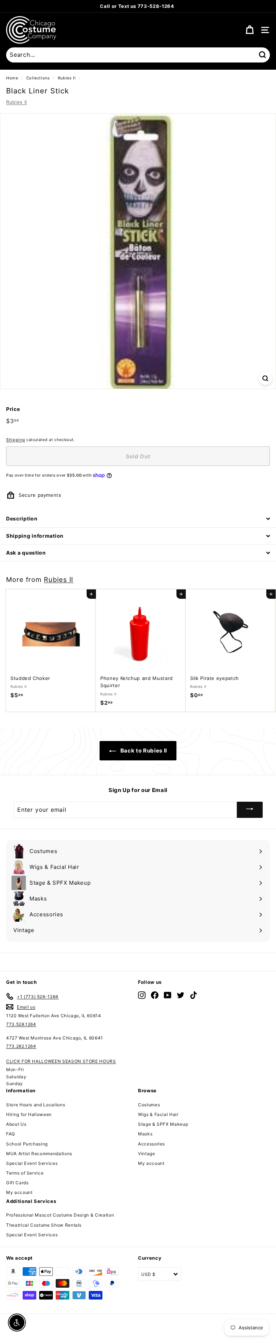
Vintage (146, 1153)
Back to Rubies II (143, 750)
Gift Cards (17, 1182)
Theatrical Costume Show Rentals (44, 1225)
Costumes (149, 1104)
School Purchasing (27, 1144)
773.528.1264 (21, 1024)
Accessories (151, 1144)
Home (12, 77)
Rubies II (67, 77)
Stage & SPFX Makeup (163, 1124)
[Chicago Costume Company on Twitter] (180, 995)
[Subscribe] (250, 810)
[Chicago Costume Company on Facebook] (154, 995)
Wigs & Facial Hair (158, 1114)
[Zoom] (265, 378)
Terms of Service (24, 1173)
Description (22, 518)
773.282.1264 (21, 1046)
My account (19, 1192)
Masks (145, 1133)
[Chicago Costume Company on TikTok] (193, 995)
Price (13, 409)
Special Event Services (32, 1163)
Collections (38, 77)
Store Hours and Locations (35, 1104)
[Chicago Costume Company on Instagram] (142, 995)
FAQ (10, 1133)
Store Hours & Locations (173, 6)
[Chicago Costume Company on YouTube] (167, 995)
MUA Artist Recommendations (39, 1153)
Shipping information (35, 536)
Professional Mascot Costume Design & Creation (60, 1215)
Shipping (15, 439)
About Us (16, 1124)
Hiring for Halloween (29, 1114)
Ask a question (26, 553)
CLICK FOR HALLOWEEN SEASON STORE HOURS (61, 1061)
